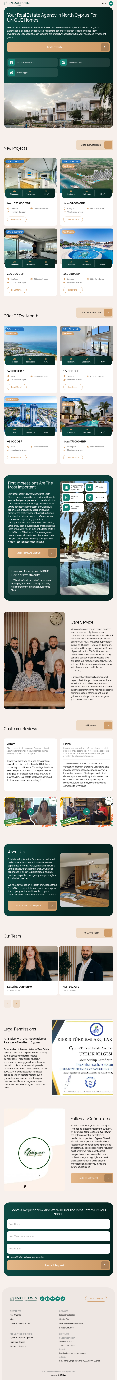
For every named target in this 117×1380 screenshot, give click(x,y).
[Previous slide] (7, 1004)
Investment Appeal (18, 1346)
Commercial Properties (20, 1323)
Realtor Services (66, 1327)
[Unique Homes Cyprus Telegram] (57, 1298)
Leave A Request (54, 1265)
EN (103, 3)
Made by (54, 1375)
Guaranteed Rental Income (70, 1323)
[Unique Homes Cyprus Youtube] (52, 1298)
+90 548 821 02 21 (66, 1341)
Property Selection (67, 1315)
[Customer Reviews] (30, 811)
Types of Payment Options (21, 1337)
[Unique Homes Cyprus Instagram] (42, 1298)
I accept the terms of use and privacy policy (27, 1257)
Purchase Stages (17, 1342)
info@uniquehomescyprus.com (72, 1353)
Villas (12, 1319)
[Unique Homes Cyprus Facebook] (47, 1298)
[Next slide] (16, 1004)
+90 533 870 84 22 (67, 1345)
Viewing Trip (64, 1319)
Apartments (15, 1315)
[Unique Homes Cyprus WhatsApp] (62, 1298)
